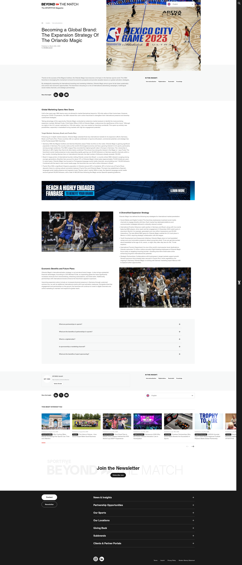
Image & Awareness (200, 434)
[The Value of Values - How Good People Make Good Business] (86, 426)
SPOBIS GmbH (47, 47)
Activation (167, 434)
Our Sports (99, 512)
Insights (48, 23)
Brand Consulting (47, 434)
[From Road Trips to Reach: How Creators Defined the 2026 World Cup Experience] (117, 426)
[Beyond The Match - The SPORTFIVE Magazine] (60, 6)
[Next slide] (193, 446)
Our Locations (101, 520)
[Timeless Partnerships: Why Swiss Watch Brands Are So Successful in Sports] (178, 426)
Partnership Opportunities (108, 505)
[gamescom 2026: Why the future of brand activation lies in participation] (147, 426)
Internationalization (57, 23)
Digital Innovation (138, 434)
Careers (75, 434)
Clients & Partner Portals (107, 543)
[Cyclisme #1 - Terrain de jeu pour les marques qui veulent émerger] (56, 426)
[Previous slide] (187, 446)
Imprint (162, 560)
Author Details (58, 383)
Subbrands (99, 535)
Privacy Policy (172, 560)
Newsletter (49, 504)
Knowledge (179, 81)
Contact (49, 497)
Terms (155, 560)
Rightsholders (162, 81)
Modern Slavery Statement (187, 560)
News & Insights (102, 497)
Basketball (171, 81)
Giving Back (100, 528)
